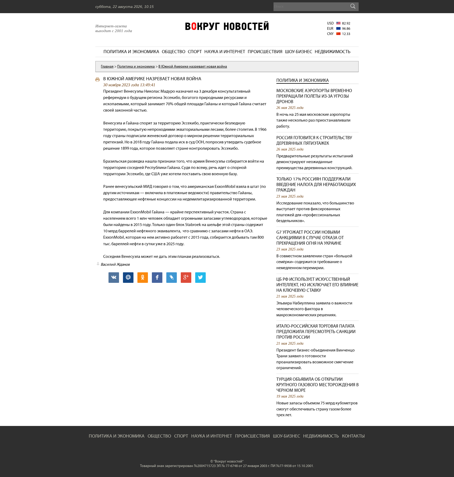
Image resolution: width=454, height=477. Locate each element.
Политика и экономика (302, 80)
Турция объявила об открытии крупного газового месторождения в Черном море (317, 384)
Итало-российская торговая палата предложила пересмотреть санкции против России (315, 331)
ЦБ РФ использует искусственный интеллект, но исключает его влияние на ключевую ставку (317, 285)
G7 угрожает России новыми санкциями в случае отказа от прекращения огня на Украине (310, 237)
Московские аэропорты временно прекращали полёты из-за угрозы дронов (314, 96)
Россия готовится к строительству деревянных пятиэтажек (314, 140)
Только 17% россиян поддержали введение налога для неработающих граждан (316, 184)
